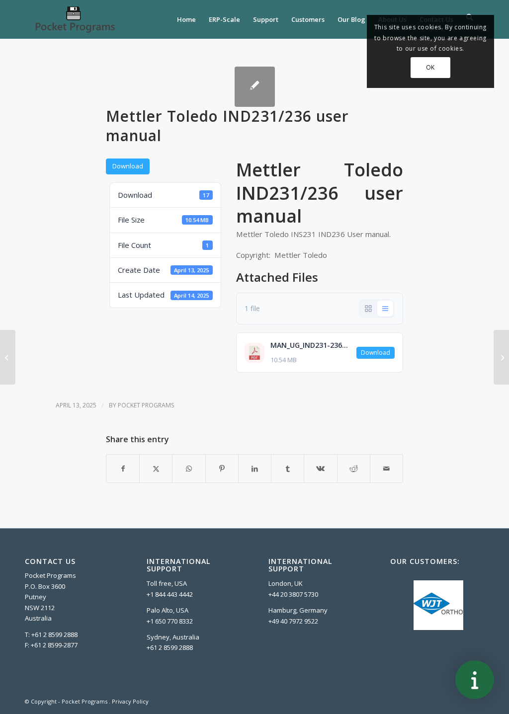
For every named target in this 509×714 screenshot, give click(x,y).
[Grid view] (368, 309)
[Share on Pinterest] (222, 468)
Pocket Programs (146, 405)
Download (127, 165)
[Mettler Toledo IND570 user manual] (7, 357)
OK (430, 67)
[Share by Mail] (386, 468)
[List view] (385, 309)
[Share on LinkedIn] (255, 468)
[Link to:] (501, 357)
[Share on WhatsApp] (188, 468)
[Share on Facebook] (122, 468)
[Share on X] (156, 468)
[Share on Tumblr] (287, 468)
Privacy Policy (130, 701)
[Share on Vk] (320, 468)
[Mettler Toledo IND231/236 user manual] (255, 87)
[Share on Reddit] (354, 468)
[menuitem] (186, 19)
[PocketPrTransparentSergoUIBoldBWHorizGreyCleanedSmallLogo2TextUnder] (74, 19)
